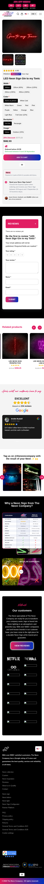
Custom (5, 775)
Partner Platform (8, 808)
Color (6, 97)
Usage (6, 128)
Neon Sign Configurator (10, 804)
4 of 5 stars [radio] (18, 254)
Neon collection (8, 772)
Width (6, 83)
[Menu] (40, 14)
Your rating (10, 251)
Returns (5, 823)
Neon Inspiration (8, 779)
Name (8, 277)
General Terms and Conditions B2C (15, 826)
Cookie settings (8, 833)
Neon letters (6, 797)
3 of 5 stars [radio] (14, 254)
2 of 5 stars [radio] (11, 254)
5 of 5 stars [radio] (22, 254)
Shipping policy (7, 819)
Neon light (6, 801)
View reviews (22, 646)
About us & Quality (9, 786)
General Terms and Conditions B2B (15, 830)
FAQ (4, 813)
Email (8, 287)
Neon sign (6, 794)
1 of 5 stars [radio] (7, 254)
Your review (11, 260)
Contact (5, 789)
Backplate (8, 119)
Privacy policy (7, 816)
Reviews (5, 782)
